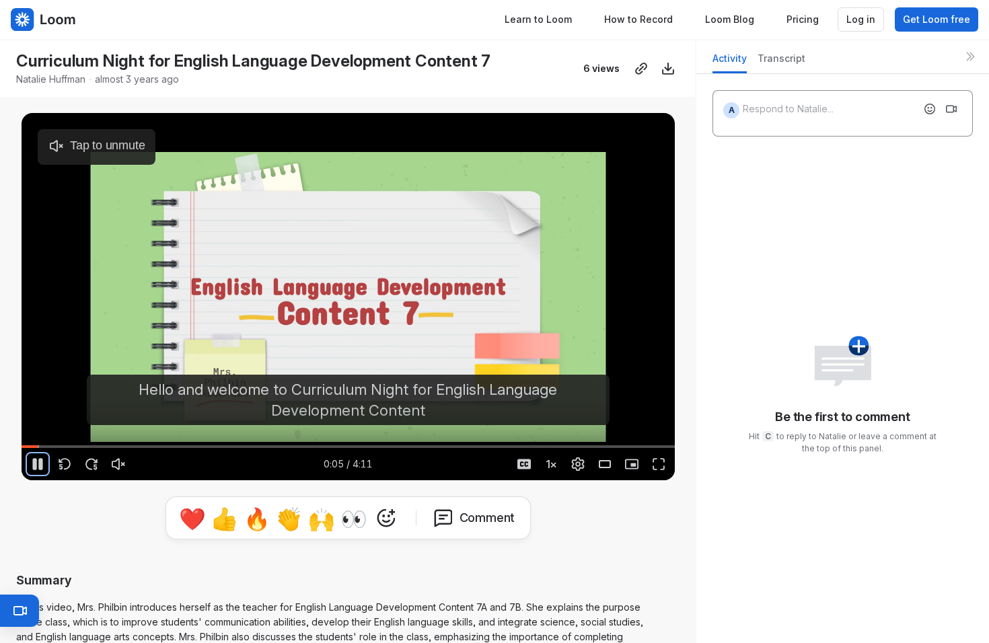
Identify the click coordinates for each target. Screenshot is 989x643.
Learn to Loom (538, 19)
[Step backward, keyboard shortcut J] (64, 464)
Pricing (802, 19)
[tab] (729, 62)
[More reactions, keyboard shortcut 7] (448, 517)
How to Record (638, 19)
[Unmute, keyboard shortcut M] (118, 464)
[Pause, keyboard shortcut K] (37, 464)
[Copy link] (641, 68)
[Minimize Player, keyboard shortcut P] (632, 464)
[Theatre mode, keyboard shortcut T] (605, 464)
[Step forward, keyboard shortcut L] (91, 464)
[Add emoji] (930, 109)
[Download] (668, 68)
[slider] (348, 446)
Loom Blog (729, 19)
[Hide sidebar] (970, 56)
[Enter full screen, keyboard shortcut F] (658, 464)
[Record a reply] (951, 109)
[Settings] (578, 464)
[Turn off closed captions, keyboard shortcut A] (524, 464)
